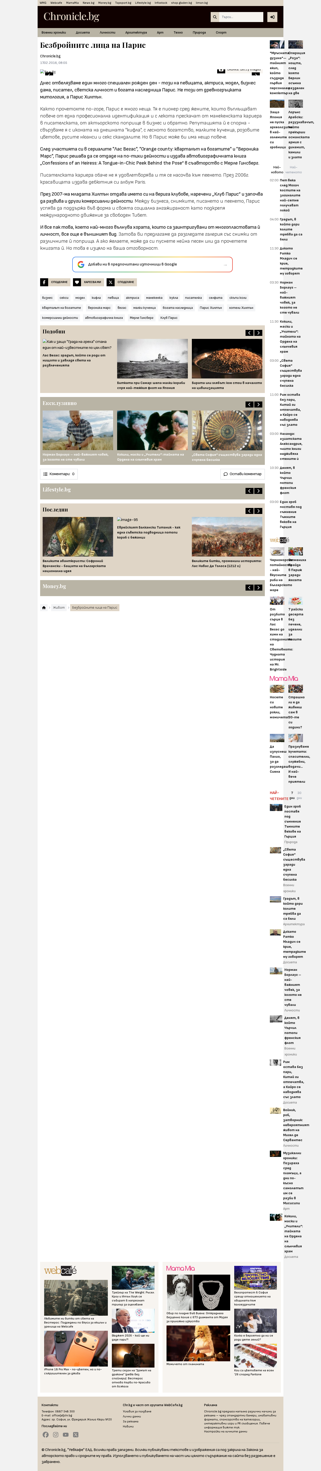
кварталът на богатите (61, 308)
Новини (128, 1426)
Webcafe (56, 3)
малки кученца (144, 308)
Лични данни (132, 1416)
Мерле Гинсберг (141, 318)
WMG (43, 3)
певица (113, 298)
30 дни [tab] (299, 795)
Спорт (221, 32)
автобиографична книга (104, 318)
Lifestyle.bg (143, 3)
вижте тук (231, 1427)
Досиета (83, 32)
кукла (174, 298)
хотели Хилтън (241, 308)
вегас (122, 308)
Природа (199, 32)
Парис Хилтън (211, 308)
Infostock (161, 3)
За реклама (130, 1421)
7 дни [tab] (292, 795)
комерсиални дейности (60, 318)
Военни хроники (54, 32)
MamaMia (72, 3)
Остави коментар (246, 474)
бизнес (47, 298)
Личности (107, 32)
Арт (160, 32)
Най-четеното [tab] (293, 169)
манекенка (154, 298)
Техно (178, 32)
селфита (215, 298)
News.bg (88, 3)
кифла (96, 298)
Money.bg (104, 3)
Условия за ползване (137, 1411)
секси (64, 298)
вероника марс (99, 308)
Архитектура (136, 32)
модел (80, 298)
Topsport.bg (123, 3)
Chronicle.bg (50, 56)
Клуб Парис (169, 318)
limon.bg (202, 3)
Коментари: (61, 474)
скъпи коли (238, 298)
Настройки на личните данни (225, 1431)
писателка (193, 298)
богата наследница (178, 308)
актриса (132, 298)
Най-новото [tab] (277, 169)
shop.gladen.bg (181, 3)
